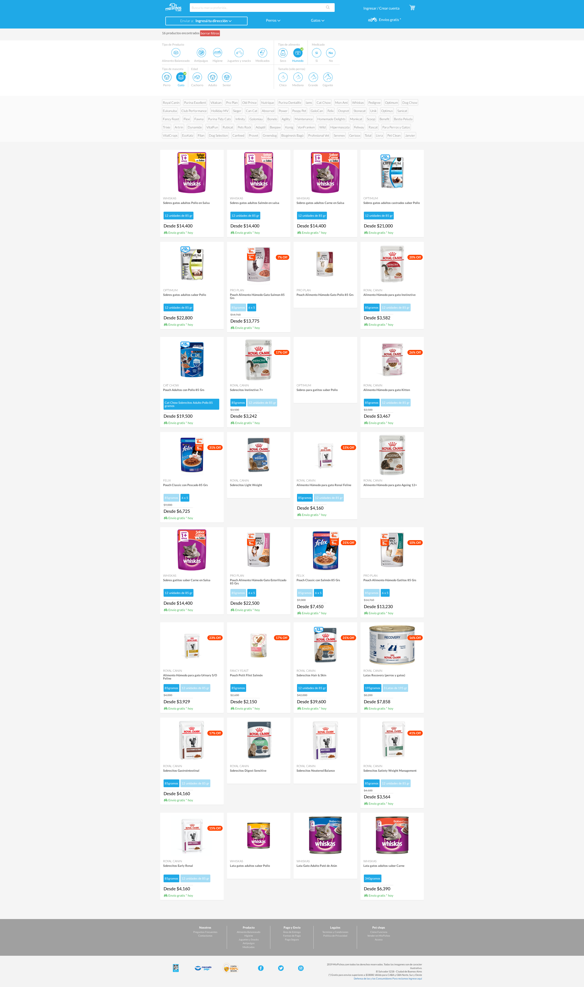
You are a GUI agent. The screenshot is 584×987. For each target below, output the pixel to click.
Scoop (371, 119)
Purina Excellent (195, 102)
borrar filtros (210, 33)
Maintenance (304, 119)
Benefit (384, 119)
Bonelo (272, 119)
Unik (373, 111)
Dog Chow (409, 102)
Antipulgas (249, 943)
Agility (286, 119)
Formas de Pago (292, 935)
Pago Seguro (292, 939)
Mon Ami (341, 102)
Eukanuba (170, 111)
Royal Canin (171, 102)
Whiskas (358, 102)
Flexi (187, 119)
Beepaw (275, 127)
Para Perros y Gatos (396, 127)
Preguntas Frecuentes (205, 931)
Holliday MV (219, 111)
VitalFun (212, 127)
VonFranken (306, 127)
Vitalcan (216, 102)
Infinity (240, 119)
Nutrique (267, 102)
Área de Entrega (292, 931)
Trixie (166, 127)
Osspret (343, 111)
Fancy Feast (171, 119)
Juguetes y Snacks (249, 939)
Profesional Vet (318, 135)
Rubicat (228, 127)
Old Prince (249, 102)
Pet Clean (394, 135)
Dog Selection (218, 135)
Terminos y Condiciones (335, 931)
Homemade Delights (331, 119)
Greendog (270, 135)
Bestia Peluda (403, 119)
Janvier (410, 135)
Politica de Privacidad (335, 935)
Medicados (248, 946)
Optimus (387, 111)
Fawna (198, 119)
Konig (289, 127)
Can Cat (251, 111)
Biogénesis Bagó (292, 135)
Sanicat (402, 111)
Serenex (339, 135)
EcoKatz (187, 135)
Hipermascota (339, 127)
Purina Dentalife (290, 102)
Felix (331, 111)
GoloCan (317, 111)
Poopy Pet (299, 111)
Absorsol (268, 111)
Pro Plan (232, 102)
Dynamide (195, 127)
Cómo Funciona (378, 931)
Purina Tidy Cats (219, 119)
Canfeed (238, 135)
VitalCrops (170, 135)
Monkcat (356, 119)
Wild (322, 127)
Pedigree (374, 102)
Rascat (373, 127)
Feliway (359, 127)
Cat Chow (324, 102)
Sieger (237, 111)
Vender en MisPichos (378, 935)
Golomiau (256, 119)
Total (368, 135)
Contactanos (205, 935)
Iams (309, 102)
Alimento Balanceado (248, 931)
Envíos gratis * (389, 19)
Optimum (391, 102)
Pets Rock (244, 127)
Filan (201, 135)
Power (283, 111)
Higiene (248, 935)
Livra (379, 135)
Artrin (179, 127)
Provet (253, 135)
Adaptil (260, 127)
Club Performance (194, 111)
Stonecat (360, 111)
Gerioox (354, 135)
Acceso (379, 939)
